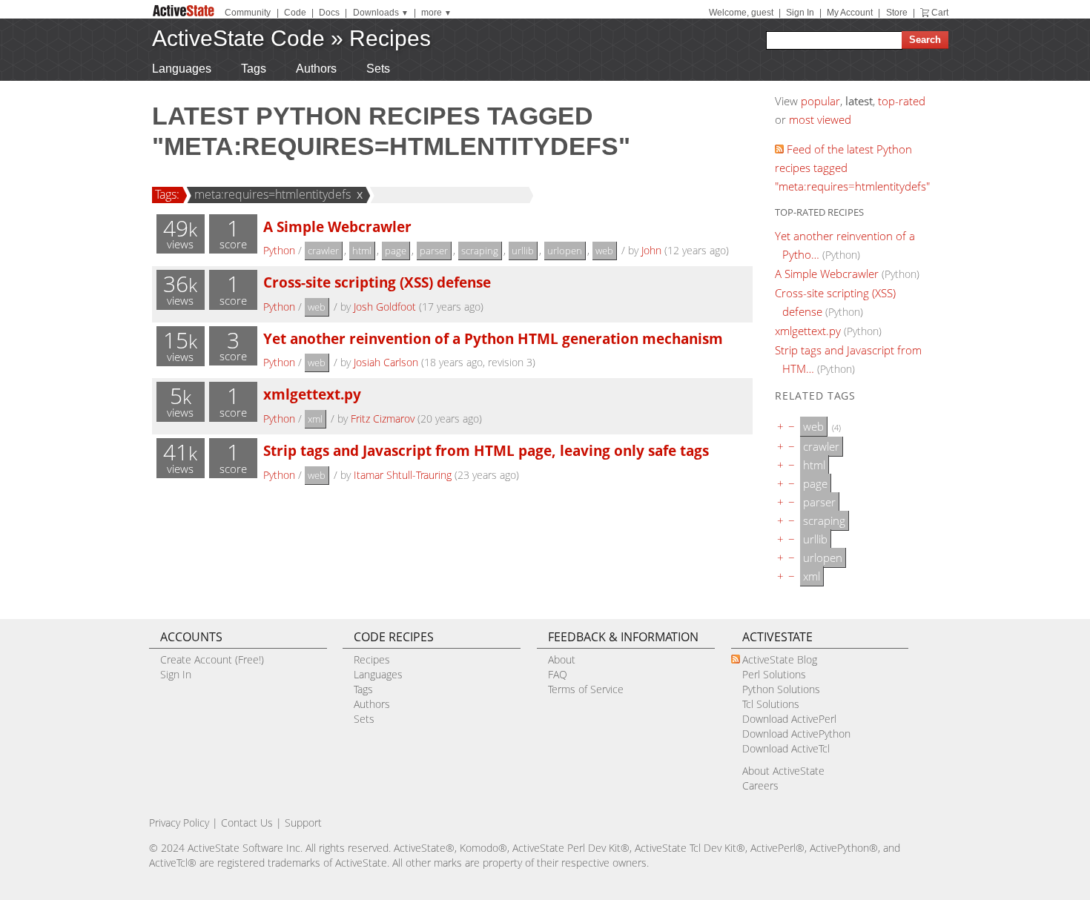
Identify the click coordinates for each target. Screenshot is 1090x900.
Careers (760, 785)
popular (820, 100)
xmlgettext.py (312, 394)
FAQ (557, 674)
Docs (329, 12)
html (361, 250)
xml (315, 419)
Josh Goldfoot (385, 307)
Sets (378, 68)
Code (295, 12)
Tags (253, 68)
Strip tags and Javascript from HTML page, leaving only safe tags (486, 450)
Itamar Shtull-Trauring (403, 475)
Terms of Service (586, 689)
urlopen (564, 250)
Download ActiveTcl (786, 748)
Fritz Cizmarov (382, 418)
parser (434, 250)
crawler (323, 250)
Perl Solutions (774, 674)
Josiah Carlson (386, 362)
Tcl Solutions (770, 704)
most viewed (820, 119)
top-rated (901, 100)
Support (303, 822)
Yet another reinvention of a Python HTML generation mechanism (493, 338)
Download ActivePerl (789, 719)
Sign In (800, 12)
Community (248, 12)
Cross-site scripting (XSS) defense (377, 282)
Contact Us (247, 822)
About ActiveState (783, 771)
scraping (479, 250)
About (561, 659)
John (651, 250)
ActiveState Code (238, 38)
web (604, 250)
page (395, 250)
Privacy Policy (179, 822)
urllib (523, 250)
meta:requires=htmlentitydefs (272, 194)
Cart (939, 12)
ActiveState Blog (779, 659)
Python (279, 250)
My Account (850, 12)
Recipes (390, 38)
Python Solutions (781, 689)
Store (897, 12)
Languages (181, 68)
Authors (316, 68)
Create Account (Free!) (212, 659)
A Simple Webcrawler (337, 226)
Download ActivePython (796, 734)
